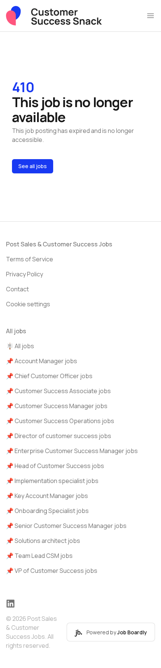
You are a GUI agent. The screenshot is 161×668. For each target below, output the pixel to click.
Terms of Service (29, 259)
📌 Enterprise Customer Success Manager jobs (72, 451)
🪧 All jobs (20, 346)
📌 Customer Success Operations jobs (60, 421)
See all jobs (32, 166)
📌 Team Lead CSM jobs (39, 556)
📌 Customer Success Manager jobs (56, 406)
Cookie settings (28, 304)
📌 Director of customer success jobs (58, 436)
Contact (17, 289)
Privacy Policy (24, 274)
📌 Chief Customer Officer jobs (49, 376)
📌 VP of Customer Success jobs (51, 571)
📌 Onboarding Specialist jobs (47, 511)
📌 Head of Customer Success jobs (55, 466)
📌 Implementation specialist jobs (52, 481)
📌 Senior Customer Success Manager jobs (66, 526)
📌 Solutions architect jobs (43, 541)
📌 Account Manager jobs (41, 361)
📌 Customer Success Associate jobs (58, 391)
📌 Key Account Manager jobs (47, 496)
